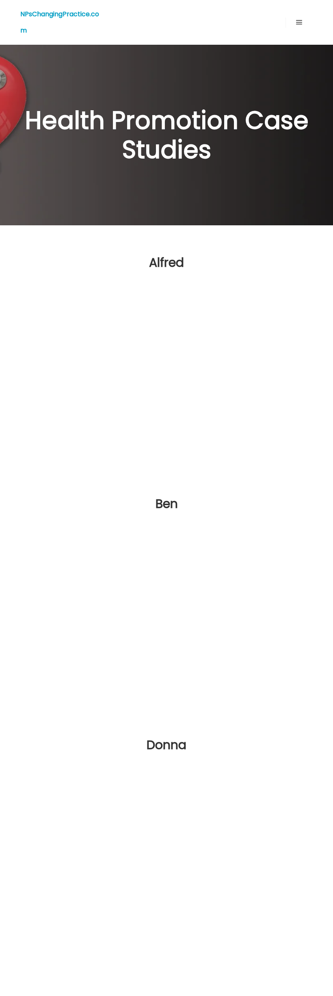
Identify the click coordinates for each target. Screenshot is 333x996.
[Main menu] (299, 22)
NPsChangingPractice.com (59, 22)
